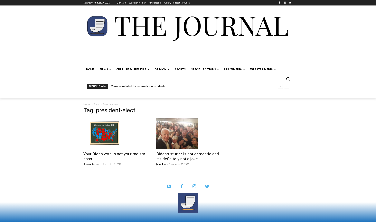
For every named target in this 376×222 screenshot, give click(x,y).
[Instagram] (285, 3)
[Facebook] (279, 3)
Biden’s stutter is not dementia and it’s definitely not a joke (187, 156)
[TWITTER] (207, 186)
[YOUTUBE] (169, 186)
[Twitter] (290, 3)
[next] (286, 86)
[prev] (280, 86)
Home (86, 104)
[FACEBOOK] (181, 186)
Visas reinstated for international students (138, 86)
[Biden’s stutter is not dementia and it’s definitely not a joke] (188, 133)
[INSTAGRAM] (194, 186)
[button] (288, 78)
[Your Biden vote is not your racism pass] (115, 133)
